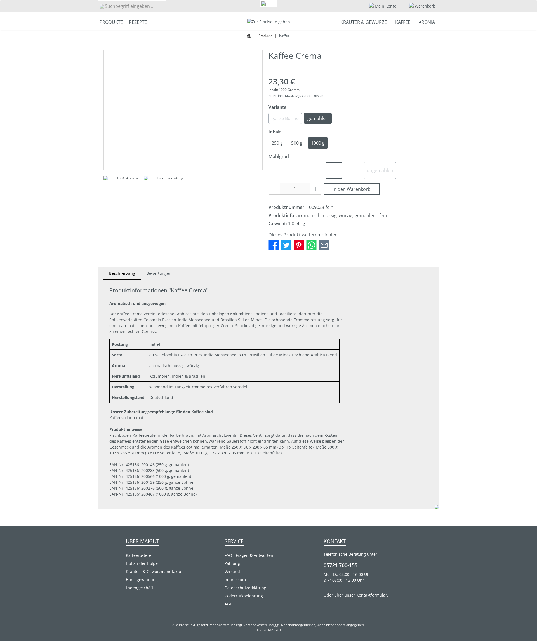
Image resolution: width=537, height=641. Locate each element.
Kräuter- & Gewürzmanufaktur (154, 571)
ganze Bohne (287, 119)
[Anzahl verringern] (274, 189)
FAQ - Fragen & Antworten (249, 555)
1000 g (318, 143)
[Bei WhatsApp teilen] (311, 245)
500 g (296, 143)
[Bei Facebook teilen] (273, 245)
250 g (277, 143)
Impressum (235, 579)
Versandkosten (255, 625)
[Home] (249, 36)
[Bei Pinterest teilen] (299, 245)
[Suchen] (101, 6)
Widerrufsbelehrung (244, 595)
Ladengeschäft (139, 587)
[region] (183, 110)
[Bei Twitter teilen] (286, 245)
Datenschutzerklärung (245, 587)
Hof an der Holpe (142, 563)
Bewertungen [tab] (158, 273)
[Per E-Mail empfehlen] (324, 245)
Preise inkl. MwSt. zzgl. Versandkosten (295, 96)
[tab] (122, 273)
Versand (232, 571)
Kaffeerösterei (139, 555)
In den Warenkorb (352, 189)
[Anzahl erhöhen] (316, 189)
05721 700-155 (340, 565)
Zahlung (232, 563)
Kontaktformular (371, 595)
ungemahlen (381, 172)
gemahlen (317, 118)
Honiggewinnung (142, 579)
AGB (228, 604)
